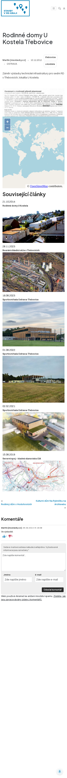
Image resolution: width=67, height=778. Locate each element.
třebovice (50, 57)
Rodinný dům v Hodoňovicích (16, 504)
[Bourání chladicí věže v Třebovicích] (33, 272)
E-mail (38, 574)
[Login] (64, 8)
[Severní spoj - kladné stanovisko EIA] (33, 476)
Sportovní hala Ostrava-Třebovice (21, 299)
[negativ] (10, 536)
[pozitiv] (4, 536)
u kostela (50, 64)
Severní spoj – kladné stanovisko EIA (22, 458)
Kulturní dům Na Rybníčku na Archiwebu (51, 502)
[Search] (59, 8)
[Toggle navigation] (53, 8)
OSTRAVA (12, 63)
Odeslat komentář (53, 589)
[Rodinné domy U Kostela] (33, 225)
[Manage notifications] (60, 771)
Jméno (7, 574)
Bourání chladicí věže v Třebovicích (21, 250)
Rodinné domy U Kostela (15, 205)
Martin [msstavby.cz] (14, 60)
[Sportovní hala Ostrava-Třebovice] (33, 324)
